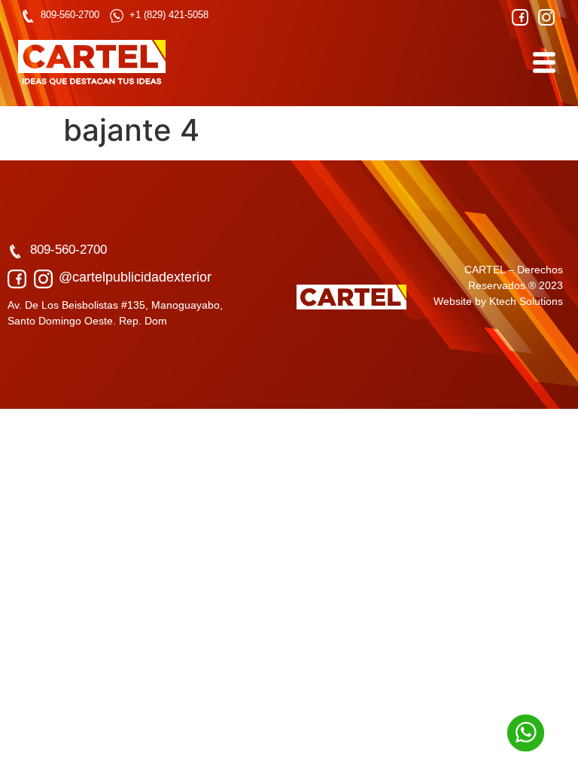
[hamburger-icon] (543, 62)
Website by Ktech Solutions (498, 301)
